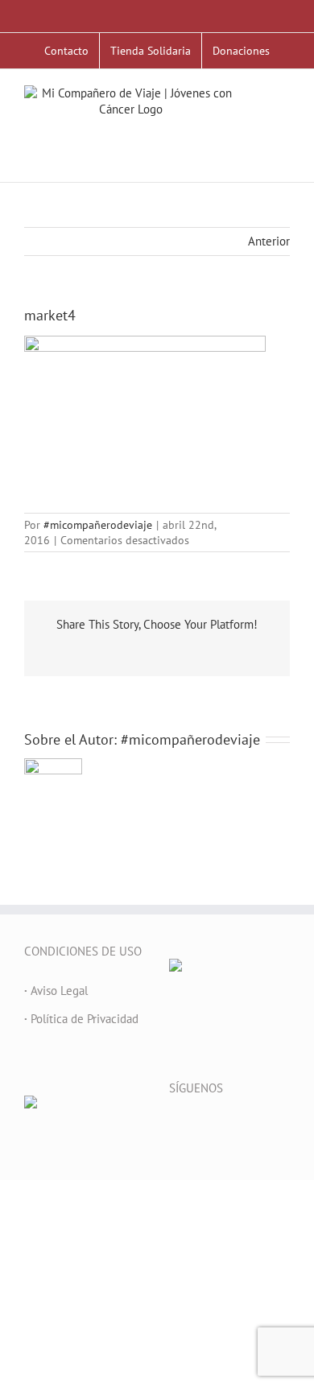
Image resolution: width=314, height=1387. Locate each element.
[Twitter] (195, 1127)
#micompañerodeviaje (97, 525)
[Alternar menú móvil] (283, 117)
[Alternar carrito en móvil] (283, 134)
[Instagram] (239, 1127)
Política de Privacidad (81, 1018)
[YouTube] (217, 1127)
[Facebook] (174, 1127)
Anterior (269, 241)
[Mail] (261, 1127)
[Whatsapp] (282, 1127)
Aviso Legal (56, 990)
